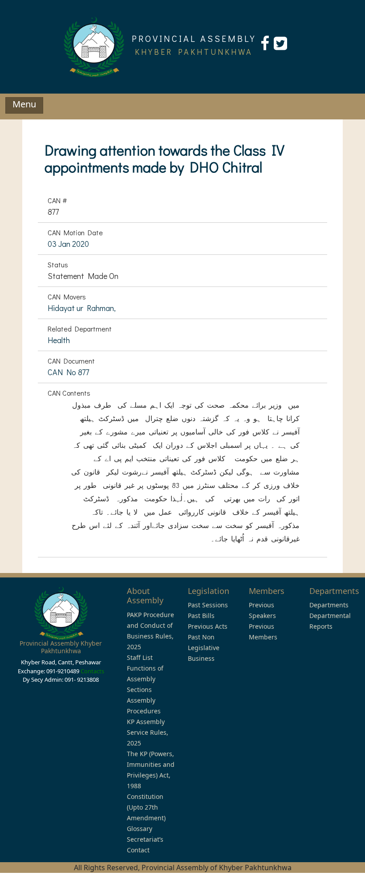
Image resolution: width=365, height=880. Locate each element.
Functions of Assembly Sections (145, 679)
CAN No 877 (68, 372)
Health (59, 340)
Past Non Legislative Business (203, 648)
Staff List (140, 657)
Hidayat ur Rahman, (82, 308)
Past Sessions (208, 605)
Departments (329, 605)
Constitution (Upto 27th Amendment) (146, 807)
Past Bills (201, 615)
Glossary (139, 828)
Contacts (92, 671)
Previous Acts (207, 626)
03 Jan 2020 (68, 243)
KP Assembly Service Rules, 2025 (147, 732)
